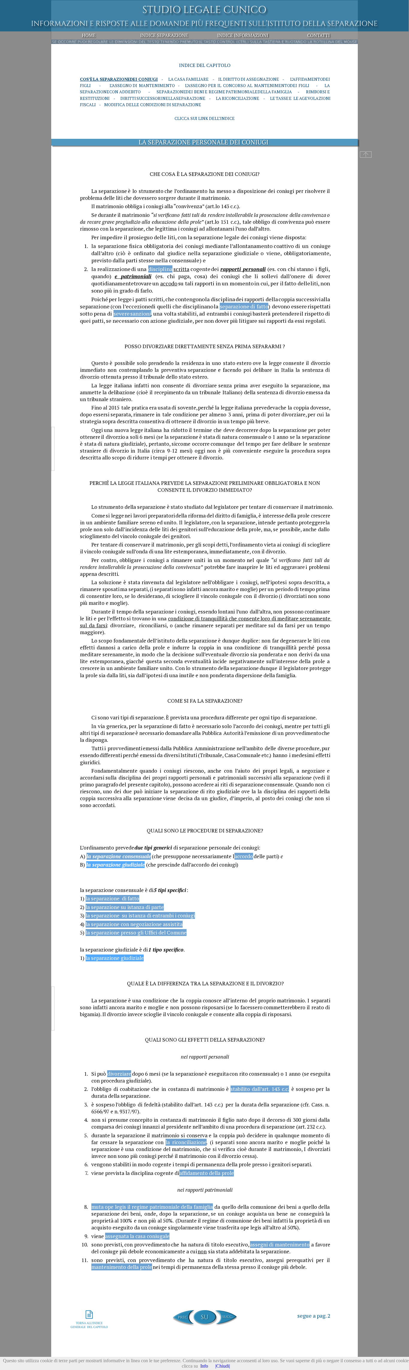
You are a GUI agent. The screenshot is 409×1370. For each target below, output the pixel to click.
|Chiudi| (222, 1366)
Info (204, 1366)
